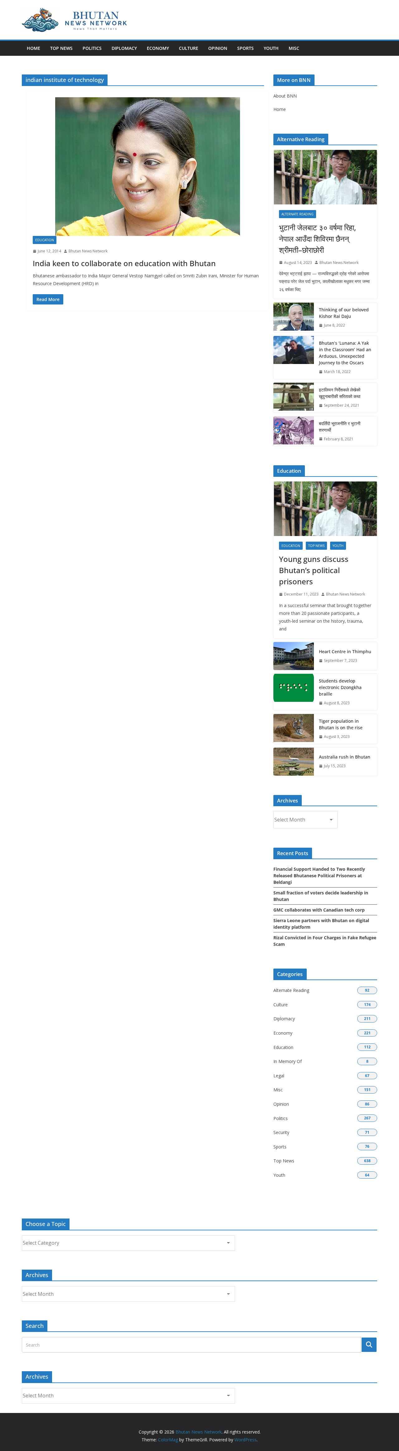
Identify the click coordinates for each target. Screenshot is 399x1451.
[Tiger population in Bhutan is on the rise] (293, 729)
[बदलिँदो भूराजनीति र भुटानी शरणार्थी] (293, 431)
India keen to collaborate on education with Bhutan (124, 263)
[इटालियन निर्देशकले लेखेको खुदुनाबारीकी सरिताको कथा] (293, 398)
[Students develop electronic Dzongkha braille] (293, 692)
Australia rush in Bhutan (344, 757)
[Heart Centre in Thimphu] (293, 656)
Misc (294, 48)
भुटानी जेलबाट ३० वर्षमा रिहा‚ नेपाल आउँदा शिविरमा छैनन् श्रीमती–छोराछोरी (317, 238)
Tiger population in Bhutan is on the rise (341, 724)
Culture (188, 48)
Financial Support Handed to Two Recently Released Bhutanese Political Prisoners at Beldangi (319, 875)
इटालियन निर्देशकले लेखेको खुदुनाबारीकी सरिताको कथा (339, 393)
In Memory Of (287, 1061)
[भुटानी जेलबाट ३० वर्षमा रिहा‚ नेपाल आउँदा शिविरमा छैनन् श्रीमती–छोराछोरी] (325, 177)
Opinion (217, 48)
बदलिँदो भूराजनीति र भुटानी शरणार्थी (339, 426)
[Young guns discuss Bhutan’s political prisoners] (325, 508)
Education (44, 240)
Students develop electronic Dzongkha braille (340, 687)
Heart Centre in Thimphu (345, 651)
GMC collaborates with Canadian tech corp (319, 910)
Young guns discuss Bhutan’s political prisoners (314, 570)
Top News (61, 48)
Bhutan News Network (88, 251)
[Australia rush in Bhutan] (293, 762)
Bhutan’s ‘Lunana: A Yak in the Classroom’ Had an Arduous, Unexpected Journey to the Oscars (345, 353)
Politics (92, 48)
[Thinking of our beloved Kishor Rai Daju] (293, 318)
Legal (278, 1076)
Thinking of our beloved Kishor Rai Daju (344, 313)
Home (33, 48)
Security (281, 1132)
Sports (245, 48)
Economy (158, 48)
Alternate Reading (297, 214)
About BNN (285, 96)
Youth (271, 48)
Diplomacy (124, 48)
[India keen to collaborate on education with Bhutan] (147, 166)
